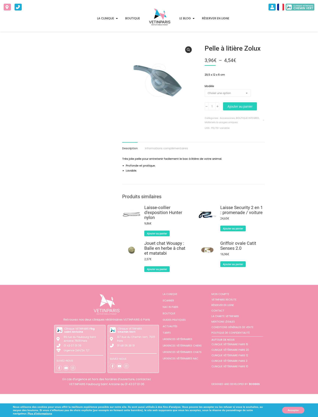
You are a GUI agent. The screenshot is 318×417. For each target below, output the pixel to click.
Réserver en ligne (215, 18)
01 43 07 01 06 (134, 384)
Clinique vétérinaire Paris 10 (229, 366)
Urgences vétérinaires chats (182, 352)
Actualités (170, 326)
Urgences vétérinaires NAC (180, 358)
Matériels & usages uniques (221, 122)
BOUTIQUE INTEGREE (247, 118)
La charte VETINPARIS (225, 316)
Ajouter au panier (239, 106)
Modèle (209, 86)
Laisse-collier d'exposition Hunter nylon (163, 212)
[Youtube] (65, 367)
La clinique (105, 18)
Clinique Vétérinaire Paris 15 (229, 344)
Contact (217, 310)
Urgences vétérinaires (177, 339)
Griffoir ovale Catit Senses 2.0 (238, 246)
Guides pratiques (174, 320)
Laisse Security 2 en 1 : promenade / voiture (241, 210)
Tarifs (167, 333)
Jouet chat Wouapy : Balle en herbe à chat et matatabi (164, 248)
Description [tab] (130, 148)
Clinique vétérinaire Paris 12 (229, 355)
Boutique (132, 18)
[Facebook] (59, 367)
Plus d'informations (232, 413)
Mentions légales (223, 322)
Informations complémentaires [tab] (166, 148)
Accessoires (227, 118)
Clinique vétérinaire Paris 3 (229, 361)
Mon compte (220, 294)
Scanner (168, 300)
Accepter (294, 411)
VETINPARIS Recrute (223, 299)
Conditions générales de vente (232, 327)
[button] (188, 49)
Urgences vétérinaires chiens (182, 345)
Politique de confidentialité (230, 333)
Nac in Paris (170, 307)
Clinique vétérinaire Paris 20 (230, 350)
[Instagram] (72, 367)
